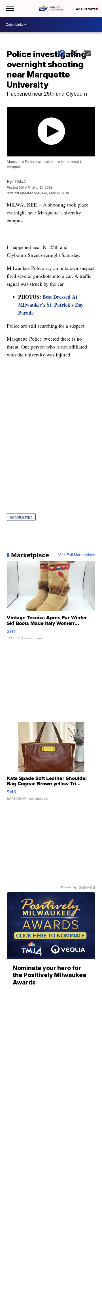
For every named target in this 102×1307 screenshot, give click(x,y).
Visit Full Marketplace (76, 555)
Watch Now (85, 8)
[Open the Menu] (9, 8)
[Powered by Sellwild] (87, 887)
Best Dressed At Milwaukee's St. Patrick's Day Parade (51, 304)
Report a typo (21, 517)
